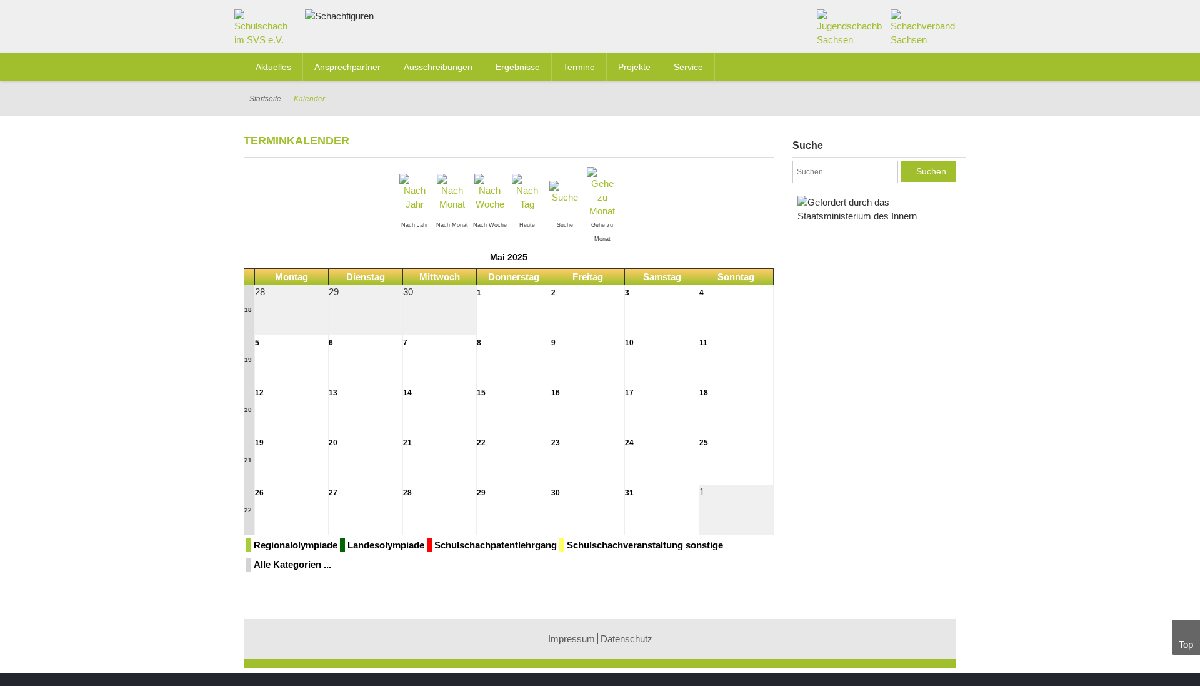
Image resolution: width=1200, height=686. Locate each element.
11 (703, 342)
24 (629, 442)
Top (1186, 644)
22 (481, 442)
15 (481, 392)
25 (703, 442)
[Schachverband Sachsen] (923, 27)
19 (248, 359)
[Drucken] (768, 139)
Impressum (571, 638)
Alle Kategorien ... (292, 564)
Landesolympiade (386, 545)
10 (629, 342)
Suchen (931, 171)
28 (407, 492)
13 (333, 392)
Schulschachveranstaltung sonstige (645, 545)
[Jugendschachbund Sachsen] (849, 27)
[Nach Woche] (490, 191)
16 (555, 392)
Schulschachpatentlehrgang (495, 545)
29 (481, 492)
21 (248, 459)
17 (629, 392)
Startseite (265, 98)
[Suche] (565, 191)
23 (555, 442)
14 (407, 392)
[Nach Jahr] (415, 191)
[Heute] (527, 191)
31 (629, 492)
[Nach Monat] (452, 191)
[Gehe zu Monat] (602, 191)
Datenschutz (626, 638)
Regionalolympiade (296, 545)
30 (555, 492)
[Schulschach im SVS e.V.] (265, 30)
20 (248, 409)
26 (259, 492)
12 (259, 392)
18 (248, 309)
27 (333, 492)
